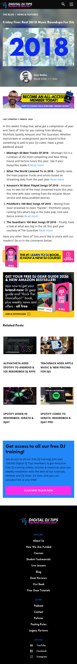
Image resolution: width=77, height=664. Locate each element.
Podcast (38, 606)
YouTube (41, 645)
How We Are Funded (38, 547)
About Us (38, 541)
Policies (38, 618)
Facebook (42, 651)
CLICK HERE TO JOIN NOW (38, 490)
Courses (38, 553)
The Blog (8, 14)
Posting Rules (39, 624)
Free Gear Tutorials (38, 590)
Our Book (38, 584)
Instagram (42, 656)
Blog (38, 572)
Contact (38, 612)
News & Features (27, 14)
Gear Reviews (38, 578)
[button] (71, 4)
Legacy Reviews (38, 630)
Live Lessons (38, 565)
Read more (37, 165)
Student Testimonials (38, 559)
